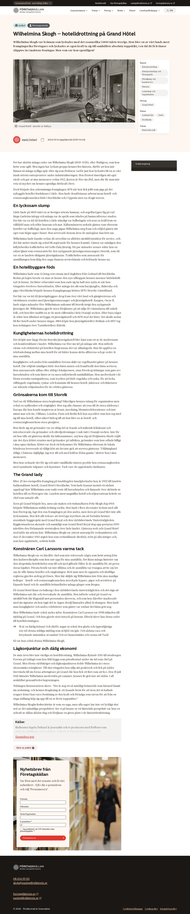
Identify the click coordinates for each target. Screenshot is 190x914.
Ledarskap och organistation (148, 93)
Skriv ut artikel (23, 748)
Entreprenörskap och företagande (151, 73)
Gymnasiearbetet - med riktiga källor (31, 3)
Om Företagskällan (118, 3)
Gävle (160, 115)
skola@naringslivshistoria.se (30, 883)
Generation (44, 909)
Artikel (21, 25)
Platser (132, 11)
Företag (107, 11)
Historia (145, 87)
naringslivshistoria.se (140, 3)
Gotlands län (147, 115)
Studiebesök (100, 3)
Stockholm (146, 120)
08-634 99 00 (21, 879)
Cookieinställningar (133, 909)
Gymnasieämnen (77, 11)
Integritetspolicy (168, 909)
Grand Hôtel (147, 105)
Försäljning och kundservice (149, 80)
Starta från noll (148, 130)
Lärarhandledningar (148, 11)
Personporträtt (40, 25)
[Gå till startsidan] (28, 10)
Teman (95, 11)
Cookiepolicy (151, 909)
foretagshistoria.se (164, 3)
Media (120, 11)
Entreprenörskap (149, 67)
